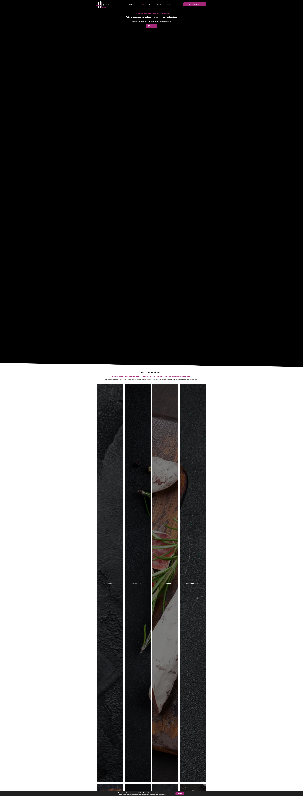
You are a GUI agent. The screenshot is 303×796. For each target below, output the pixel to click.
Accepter (180, 793)
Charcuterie (141, 4)
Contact (168, 4)
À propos (159, 4)
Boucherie (131, 4)
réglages (163, 794)
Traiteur (151, 4)
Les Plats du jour (195, 4)
